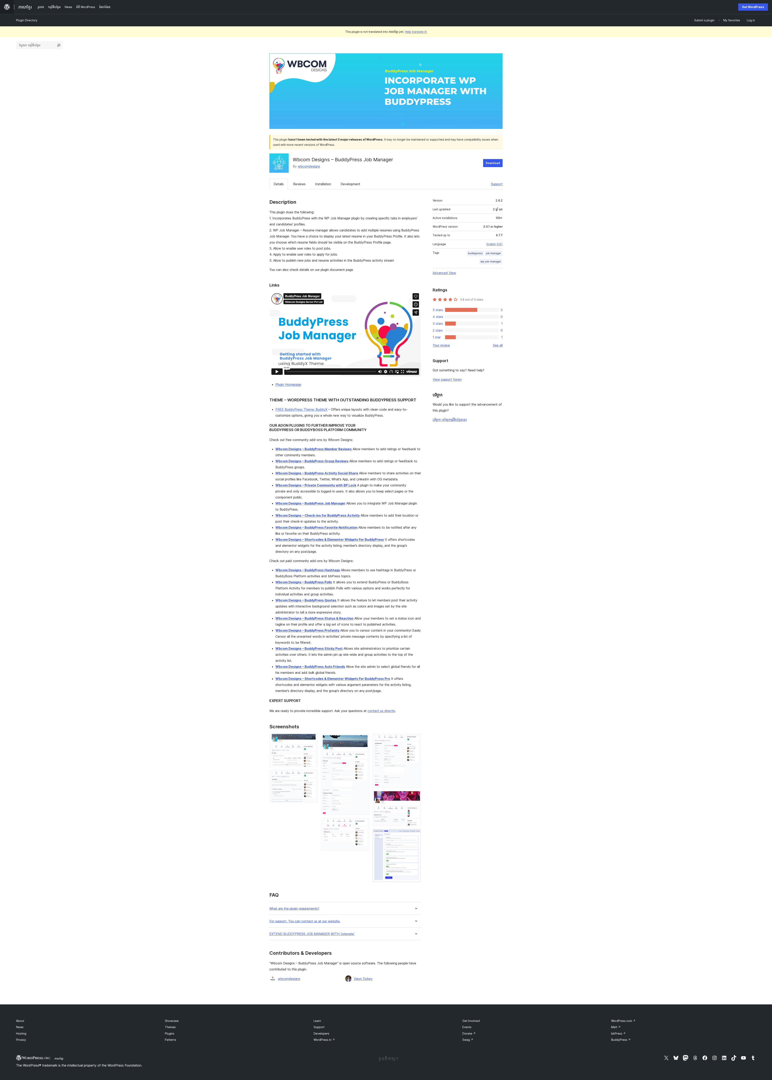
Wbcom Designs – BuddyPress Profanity (307, 630)
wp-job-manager (490, 261)
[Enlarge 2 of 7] (312, 775)
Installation (323, 184)
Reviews (299, 184)
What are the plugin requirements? (294, 908)
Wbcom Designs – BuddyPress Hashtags (307, 570)
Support (497, 184)
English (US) (495, 244)
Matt (616, 1027)
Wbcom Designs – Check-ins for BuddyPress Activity (317, 515)
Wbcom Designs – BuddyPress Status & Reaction (314, 618)
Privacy (21, 1039)
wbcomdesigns (309, 166)
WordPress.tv (324, 1039)
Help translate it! (416, 31)
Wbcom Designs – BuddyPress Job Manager (310, 503)
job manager (493, 253)
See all (498, 345)
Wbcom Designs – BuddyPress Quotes (305, 600)
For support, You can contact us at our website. (304, 921)
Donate (469, 1033)
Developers (321, 1033)
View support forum (447, 379)
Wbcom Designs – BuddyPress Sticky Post (309, 648)
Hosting (21, 1033)
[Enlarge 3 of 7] (364, 739)
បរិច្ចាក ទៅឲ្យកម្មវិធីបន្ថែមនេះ (450, 420)
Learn (317, 1020)
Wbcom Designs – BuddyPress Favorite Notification (316, 527)
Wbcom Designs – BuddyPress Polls (303, 582)
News (20, 1027)
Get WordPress (753, 7)
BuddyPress (621, 1039)
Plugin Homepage (288, 384)
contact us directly (381, 711)
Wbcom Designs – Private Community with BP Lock (315, 485)
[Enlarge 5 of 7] (416, 739)
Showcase (172, 1020)
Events (466, 1027)
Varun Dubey (363, 979)
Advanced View (444, 273)
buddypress (475, 253)
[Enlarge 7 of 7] (416, 834)
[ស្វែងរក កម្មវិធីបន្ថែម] (59, 45)
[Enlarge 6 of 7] (416, 796)
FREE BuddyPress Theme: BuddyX (301, 409)
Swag (467, 1039)
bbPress (618, 1033)
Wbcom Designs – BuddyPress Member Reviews (313, 449)
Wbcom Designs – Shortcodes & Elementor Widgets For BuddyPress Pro (332, 679)
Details (279, 184)
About (20, 1020)
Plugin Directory (26, 20)
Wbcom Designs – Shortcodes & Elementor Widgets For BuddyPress (329, 539)
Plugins (169, 1033)
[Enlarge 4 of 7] (364, 823)
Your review (441, 345)
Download (493, 163)
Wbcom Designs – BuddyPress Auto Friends (310, 667)
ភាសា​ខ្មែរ (58, 1058)
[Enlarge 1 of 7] (312, 739)
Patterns (170, 1039)
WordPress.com (623, 1020)
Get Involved (471, 1020)
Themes (170, 1027)
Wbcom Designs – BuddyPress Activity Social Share (316, 473)
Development (350, 184)
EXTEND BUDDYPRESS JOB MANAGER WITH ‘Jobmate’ (311, 934)
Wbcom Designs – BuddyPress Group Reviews (311, 461)
